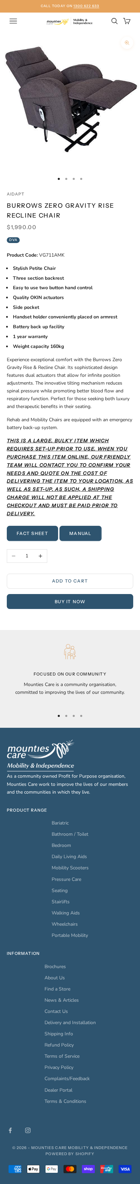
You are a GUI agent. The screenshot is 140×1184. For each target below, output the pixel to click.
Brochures (55, 966)
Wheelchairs (65, 924)
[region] (70, 672)
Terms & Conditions (65, 1101)
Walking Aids (66, 913)
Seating (60, 890)
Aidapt (15, 194)
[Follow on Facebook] (10, 1130)
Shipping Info (59, 1034)
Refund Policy (59, 1045)
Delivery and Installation (70, 1022)
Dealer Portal (58, 1090)
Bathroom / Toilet (70, 834)
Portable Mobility (70, 935)
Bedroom (61, 845)
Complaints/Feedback (67, 1078)
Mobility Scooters (70, 868)
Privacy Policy (59, 1067)
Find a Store (57, 989)
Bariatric (60, 823)
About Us (55, 978)
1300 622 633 (86, 6)
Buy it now (70, 601)
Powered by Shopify (70, 1153)
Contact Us (56, 1011)
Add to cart (70, 581)
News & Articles (62, 1000)
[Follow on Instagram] (27, 1130)
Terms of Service (62, 1056)
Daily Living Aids (69, 856)
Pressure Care (66, 879)
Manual (80, 533)
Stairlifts (61, 902)
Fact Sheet (32, 533)
